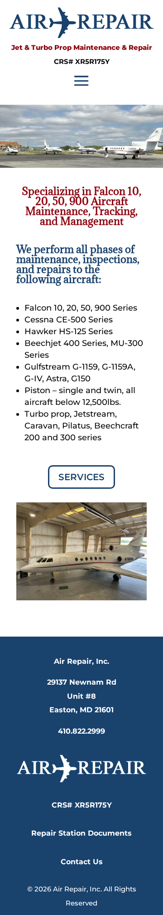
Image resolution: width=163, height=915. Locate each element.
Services (81, 477)
